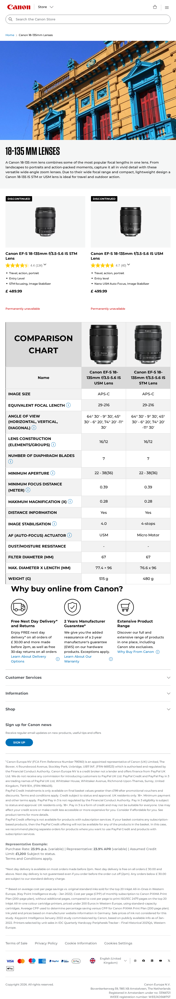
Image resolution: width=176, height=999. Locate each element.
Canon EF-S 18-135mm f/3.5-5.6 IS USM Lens (127, 256)
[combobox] (88, 19)
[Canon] (18, 7)
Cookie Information (81, 943)
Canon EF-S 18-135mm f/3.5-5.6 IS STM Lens (41, 256)
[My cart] (155, 7)
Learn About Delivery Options (28, 658)
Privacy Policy (46, 943)
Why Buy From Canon (135, 652)
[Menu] (167, 7)
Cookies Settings (118, 943)
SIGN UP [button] (19, 742)
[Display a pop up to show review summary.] (46, 266)
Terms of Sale (17, 943)
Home (10, 35)
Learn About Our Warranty (78, 658)
